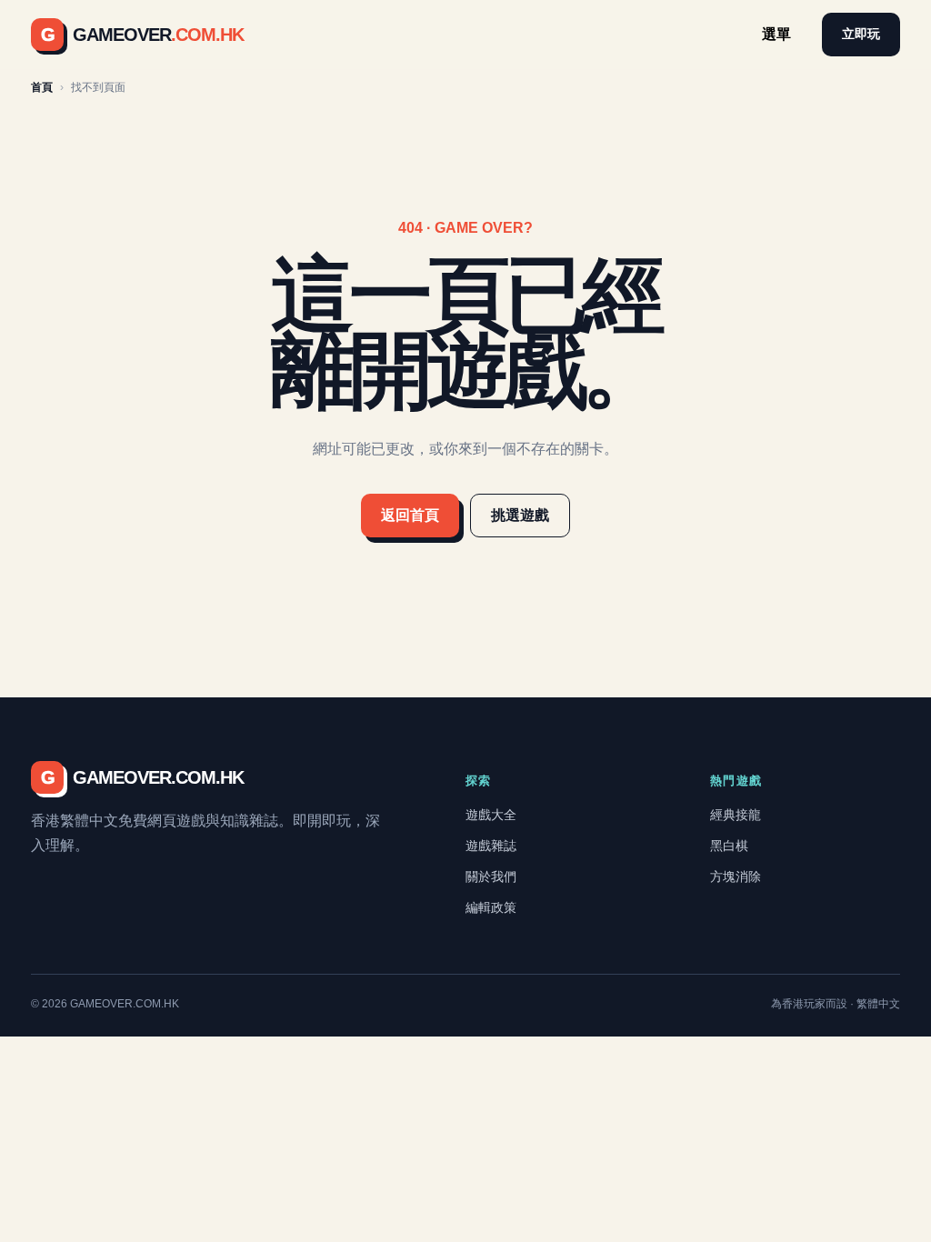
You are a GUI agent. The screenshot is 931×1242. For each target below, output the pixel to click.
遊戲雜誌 (491, 845)
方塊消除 (735, 876)
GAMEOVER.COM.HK (142, 777)
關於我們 (491, 876)
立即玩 (861, 33)
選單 (776, 34)
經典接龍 (735, 814)
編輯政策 (491, 907)
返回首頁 (410, 515)
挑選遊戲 (520, 515)
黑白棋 (729, 845)
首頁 (42, 87)
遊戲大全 (491, 814)
